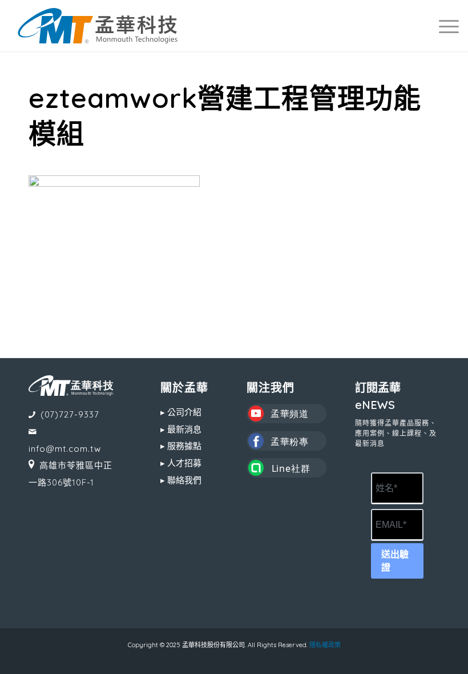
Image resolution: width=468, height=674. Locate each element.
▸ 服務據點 (180, 445)
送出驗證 (395, 560)
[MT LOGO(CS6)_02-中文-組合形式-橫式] (97, 25)
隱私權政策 (325, 645)
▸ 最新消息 (180, 429)
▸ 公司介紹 (180, 412)
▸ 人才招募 (180, 463)
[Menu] (443, 25)
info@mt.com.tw (65, 448)
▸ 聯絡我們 (180, 480)
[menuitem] (443, 25)
